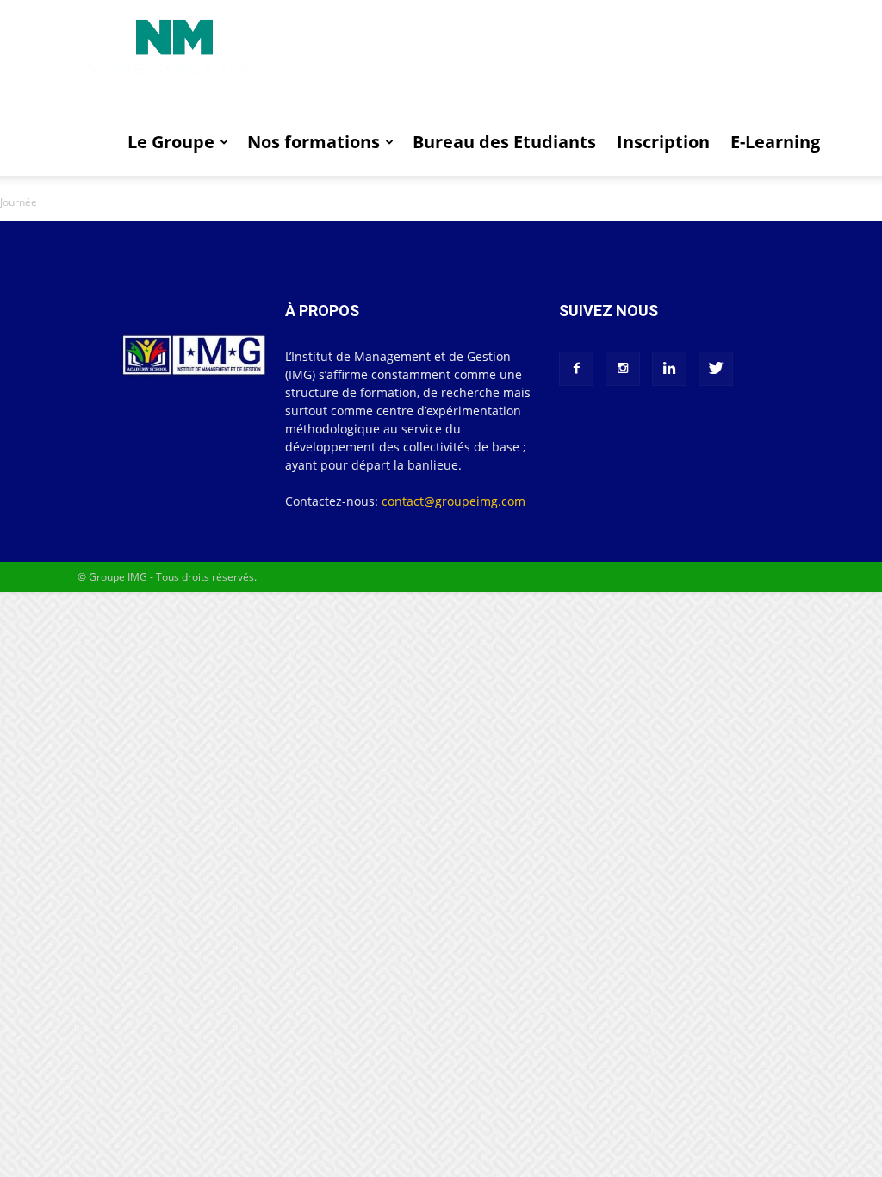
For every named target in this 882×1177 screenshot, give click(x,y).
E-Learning (775, 141)
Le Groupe (170, 141)
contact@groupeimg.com (453, 501)
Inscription (663, 141)
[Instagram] (623, 369)
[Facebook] (576, 369)
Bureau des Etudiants (504, 141)
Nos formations (313, 141)
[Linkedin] (669, 369)
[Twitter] (716, 369)
